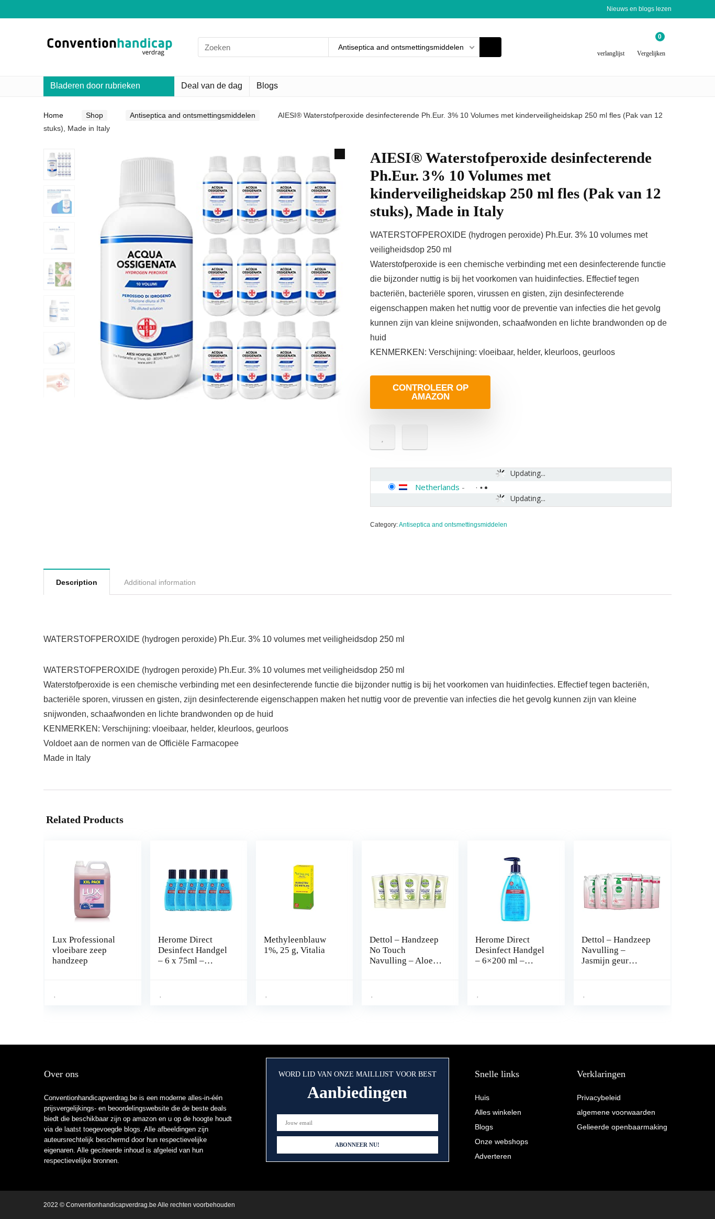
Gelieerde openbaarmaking (622, 1127)
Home (53, 115)
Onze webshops (501, 1141)
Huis (482, 1097)
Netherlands (437, 487)
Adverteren (493, 1156)
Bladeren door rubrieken (95, 85)
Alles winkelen (498, 1112)
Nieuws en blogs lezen (639, 9)
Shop (94, 115)
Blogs (267, 85)
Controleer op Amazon (430, 392)
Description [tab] (76, 582)
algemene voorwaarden (616, 1112)
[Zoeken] (490, 47)
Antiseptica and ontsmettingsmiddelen (192, 115)
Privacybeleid (599, 1097)
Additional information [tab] (160, 582)
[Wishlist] (611, 43)
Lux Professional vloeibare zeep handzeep (83, 950)
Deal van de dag (211, 85)
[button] (339, 154)
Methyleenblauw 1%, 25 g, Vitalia (295, 945)
